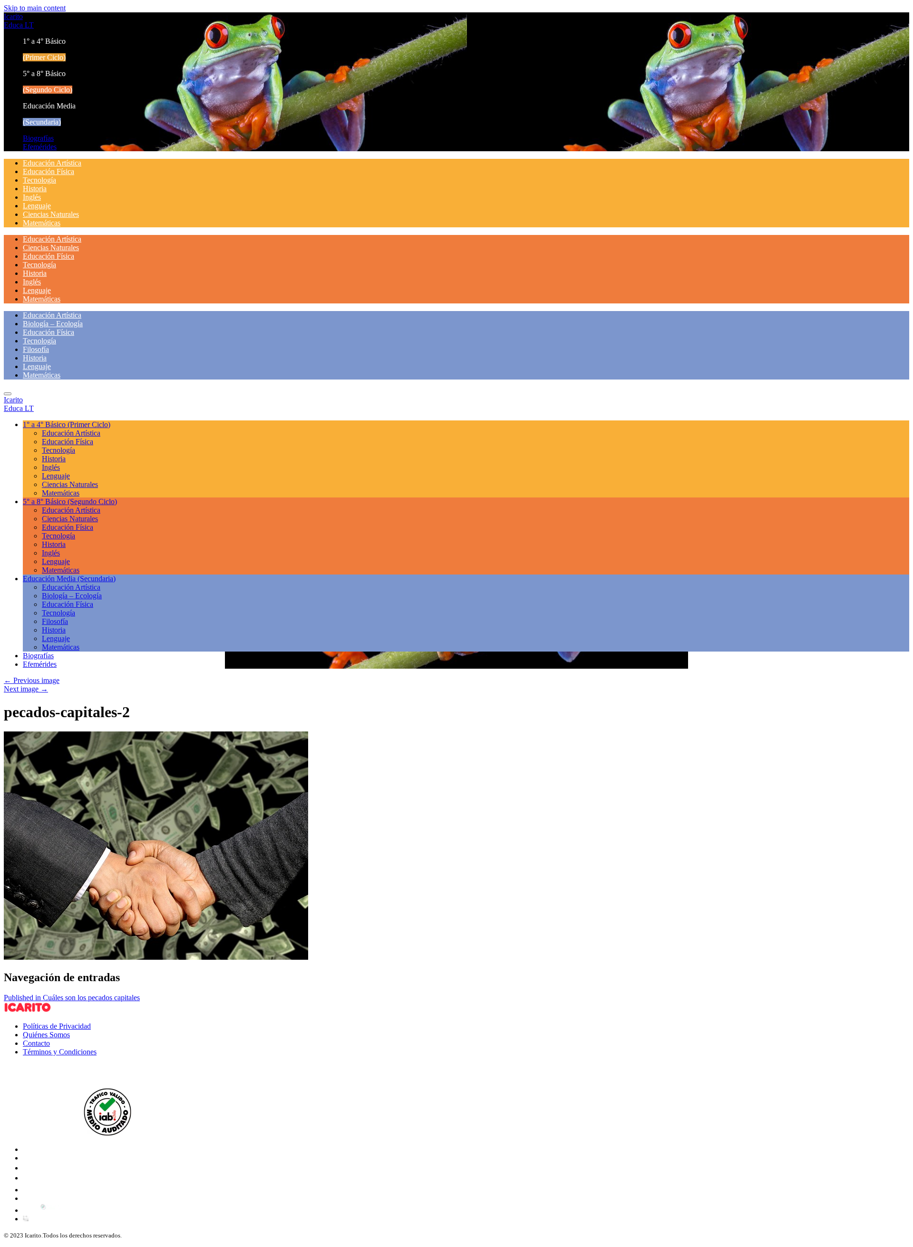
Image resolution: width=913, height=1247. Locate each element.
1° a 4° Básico (66, 424)
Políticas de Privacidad (57, 1026)
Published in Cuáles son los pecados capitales (72, 998)
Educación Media (69, 579)
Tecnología (39, 180)
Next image (26, 689)
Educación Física (48, 171)
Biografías (38, 138)
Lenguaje (37, 206)
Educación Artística (52, 163)
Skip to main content (35, 8)
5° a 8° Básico (70, 501)
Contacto (36, 1043)
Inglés (32, 197)
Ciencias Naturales (51, 214)
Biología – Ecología (53, 324)
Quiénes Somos (46, 1035)
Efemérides (40, 147)
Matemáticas (41, 223)
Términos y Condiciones (60, 1052)
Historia (35, 189)
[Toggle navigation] (7, 393)
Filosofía (36, 349)
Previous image (31, 680)
